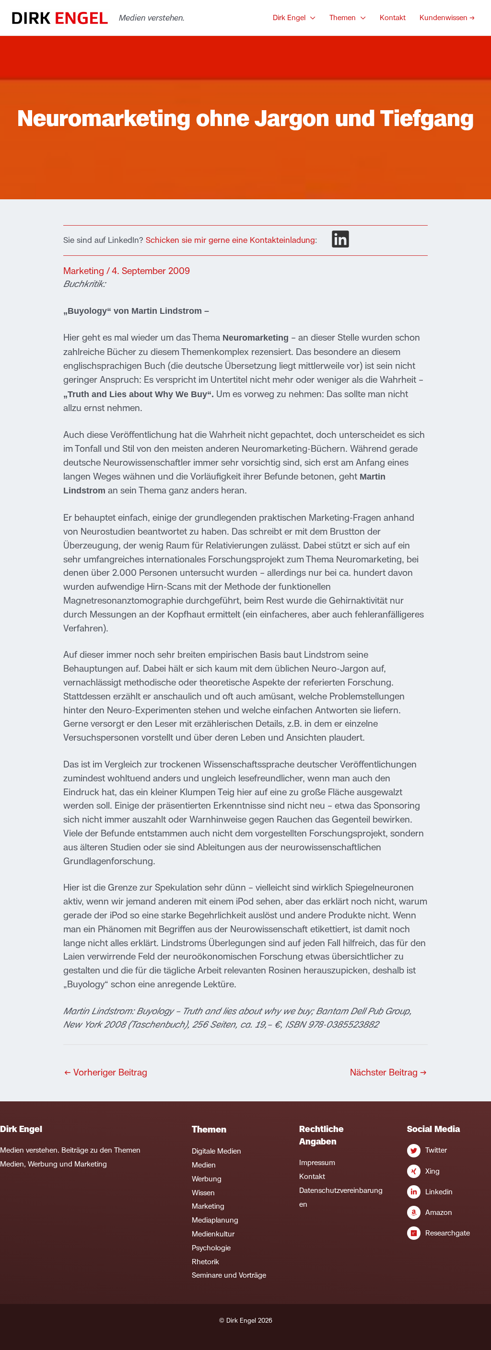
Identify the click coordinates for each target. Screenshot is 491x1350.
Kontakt (312, 1176)
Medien (204, 1164)
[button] (310, 17)
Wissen (203, 1192)
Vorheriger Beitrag (105, 1072)
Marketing (83, 270)
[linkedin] (340, 239)
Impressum (317, 1162)
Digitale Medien (216, 1151)
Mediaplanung (215, 1219)
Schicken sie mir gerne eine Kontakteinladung (230, 240)
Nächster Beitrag (388, 1072)
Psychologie (211, 1247)
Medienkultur (213, 1233)
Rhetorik (205, 1261)
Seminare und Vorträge (229, 1275)
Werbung (207, 1178)
